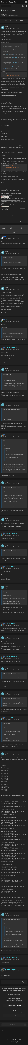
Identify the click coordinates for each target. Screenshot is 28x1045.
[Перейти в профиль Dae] (2, 237)
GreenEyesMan (9, 221)
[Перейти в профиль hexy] (2, 27)
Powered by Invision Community (14, 1042)
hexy (5, 14)
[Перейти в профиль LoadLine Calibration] (2, 348)
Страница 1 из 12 (14, 20)
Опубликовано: (12, 28)
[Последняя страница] (26, 21)
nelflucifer (16, 221)
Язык (8, 1039)
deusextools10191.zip (6, 39)
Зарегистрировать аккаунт (14, 1005)
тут (5, 113)
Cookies (19, 1039)
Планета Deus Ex (8, 2)
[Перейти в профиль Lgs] (2, 320)
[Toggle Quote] (3, 257)
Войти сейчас (14, 1015)
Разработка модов (13, 15)
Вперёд (22, 20)
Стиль (13, 1039)
